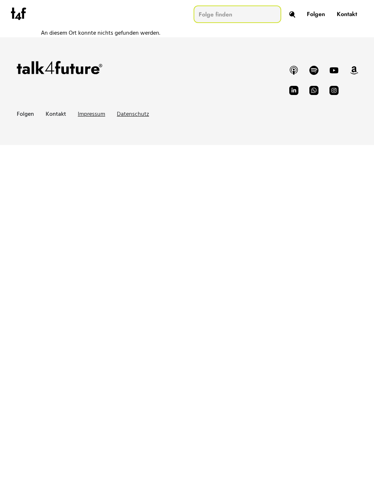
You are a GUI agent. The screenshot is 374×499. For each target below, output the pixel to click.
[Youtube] (334, 70)
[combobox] (237, 14)
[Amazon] (354, 70)
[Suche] (292, 14)
